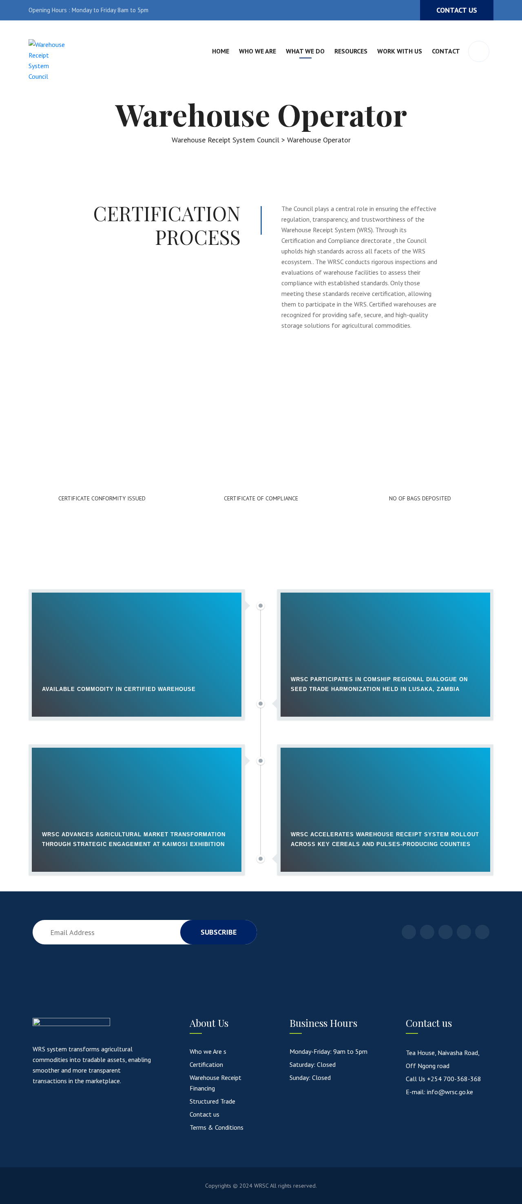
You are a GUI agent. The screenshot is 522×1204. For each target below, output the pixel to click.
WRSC (261, 1185)
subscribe (219, 932)
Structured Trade (212, 1101)
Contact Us (456, 10)
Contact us (204, 1114)
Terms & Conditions (216, 1127)
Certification (206, 1064)
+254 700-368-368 (454, 1079)
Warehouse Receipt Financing (215, 1082)
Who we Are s (208, 1051)
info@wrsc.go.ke (450, 1092)
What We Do (305, 51)
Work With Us (399, 51)
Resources (350, 51)
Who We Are (257, 51)
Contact (446, 51)
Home (220, 51)
